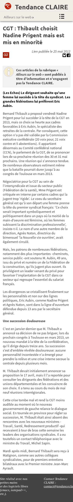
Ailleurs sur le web (18, 17)
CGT (6, 55)
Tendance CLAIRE (41, 7)
